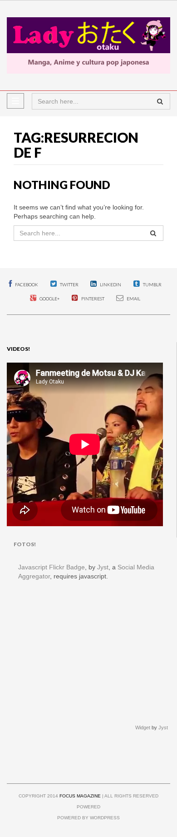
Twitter (69, 284)
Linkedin (110, 284)
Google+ (49, 298)
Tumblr (152, 284)
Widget (142, 727)
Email (133, 298)
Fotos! (25, 544)
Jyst (102, 567)
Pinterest (92, 298)
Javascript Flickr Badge (51, 567)
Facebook (26, 284)
